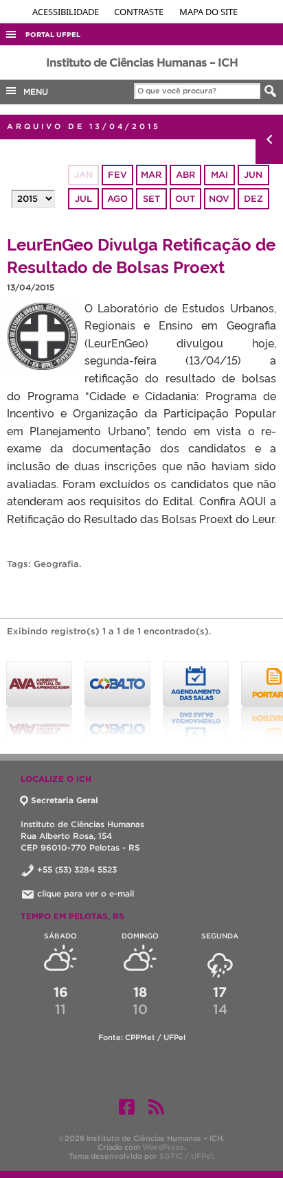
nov (219, 199)
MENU (33, 91)
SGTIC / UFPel (186, 1156)
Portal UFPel (52, 34)
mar (151, 175)
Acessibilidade (66, 11)
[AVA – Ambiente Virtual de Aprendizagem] (39, 699)
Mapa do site (208, 11)
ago (117, 199)
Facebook (127, 1106)
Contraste (140, 11)
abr (185, 175)
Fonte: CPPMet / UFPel (141, 1037)
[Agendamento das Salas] (196, 699)
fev (117, 175)
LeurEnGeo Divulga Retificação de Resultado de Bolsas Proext (141, 254)
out (185, 199)
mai (219, 175)
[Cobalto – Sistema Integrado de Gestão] (117, 699)
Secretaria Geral (64, 800)
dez (253, 199)
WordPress (163, 1147)
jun (253, 175)
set (151, 199)
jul (83, 199)
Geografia (56, 564)
